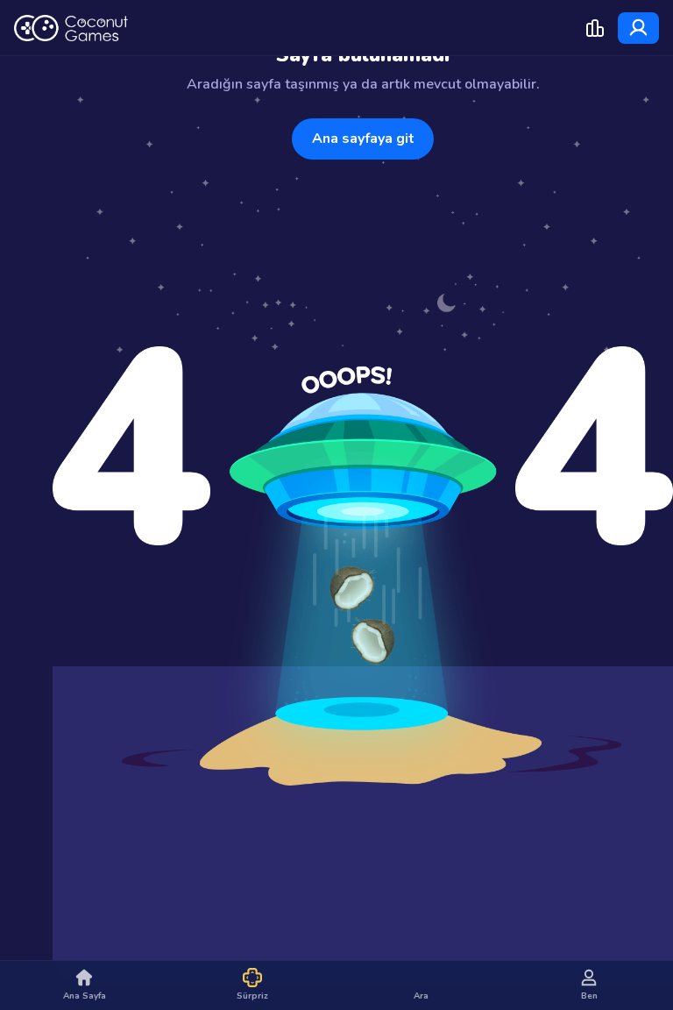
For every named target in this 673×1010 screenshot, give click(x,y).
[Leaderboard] (595, 28)
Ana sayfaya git (363, 138)
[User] (638, 28)
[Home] (71, 28)
